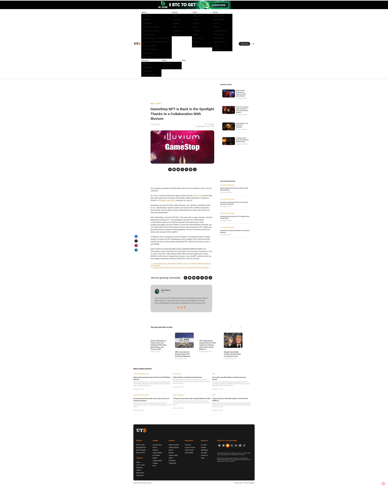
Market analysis (174, 445)
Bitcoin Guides (147, 53)
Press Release (167, 64)
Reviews (216, 27)
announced (197, 196)
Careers (203, 447)
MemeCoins (177, 31)
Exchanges (197, 31)
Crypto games (157, 460)
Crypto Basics (198, 16)
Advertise (166, 67)
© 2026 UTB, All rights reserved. (142, 483)
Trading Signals (219, 19)
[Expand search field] (253, 44)
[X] (178, 307)
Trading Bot (172, 463)
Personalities (189, 452)
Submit (164, 60)
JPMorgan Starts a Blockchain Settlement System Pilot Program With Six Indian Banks (181, 267)
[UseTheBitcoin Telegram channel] (223, 445)
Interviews (217, 49)
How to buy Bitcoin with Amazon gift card (156, 42)
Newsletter (204, 450)
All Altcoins (177, 34)
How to (195, 19)
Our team (204, 445)
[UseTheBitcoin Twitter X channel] (232, 445)
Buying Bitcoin (147, 23)
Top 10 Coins (177, 19)
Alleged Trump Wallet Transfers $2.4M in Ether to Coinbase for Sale (232, 354)
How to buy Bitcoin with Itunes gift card (156, 38)
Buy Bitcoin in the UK (149, 45)
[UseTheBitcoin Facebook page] (219, 445)
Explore (215, 12)
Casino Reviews (219, 34)
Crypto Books (147, 71)
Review (171, 452)
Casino (195, 27)
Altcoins (175, 12)
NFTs (195, 45)
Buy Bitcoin (146, 19)
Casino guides (157, 452)
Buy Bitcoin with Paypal (150, 31)
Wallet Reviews (219, 38)
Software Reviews (220, 42)
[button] (170, 12)
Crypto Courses (148, 67)
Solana (175, 27)
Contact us (204, 455)
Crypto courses (190, 447)
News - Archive (156, 103)
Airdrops (196, 23)
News (175, 16)
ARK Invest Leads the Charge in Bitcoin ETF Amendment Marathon (183, 354)
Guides (194, 12)
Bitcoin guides (141, 450)
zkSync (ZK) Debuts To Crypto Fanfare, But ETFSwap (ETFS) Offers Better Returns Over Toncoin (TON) (159, 345)
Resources (145, 60)
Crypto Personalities (149, 75)
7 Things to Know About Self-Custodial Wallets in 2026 (242, 139)
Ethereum (176, 23)
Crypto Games (198, 38)
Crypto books (189, 450)
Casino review (173, 455)
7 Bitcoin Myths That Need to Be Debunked (242, 125)
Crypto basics (157, 445)
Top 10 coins (140, 465)
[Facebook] (185, 307)
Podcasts (146, 64)
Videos (216, 45)
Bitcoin (144, 12)
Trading (195, 42)
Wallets (195, 34)
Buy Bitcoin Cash (148, 34)
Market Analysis (219, 16)
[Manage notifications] (383, 483)
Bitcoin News (147, 16)
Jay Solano (156, 124)
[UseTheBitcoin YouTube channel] (227, 445)
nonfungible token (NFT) (166, 200)
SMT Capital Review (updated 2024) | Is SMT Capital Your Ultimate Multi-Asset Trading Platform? (207, 345)
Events (216, 23)
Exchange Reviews (220, 31)
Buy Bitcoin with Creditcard (152, 27)
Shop (184, 60)
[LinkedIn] (181, 307)
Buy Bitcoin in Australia (150, 49)
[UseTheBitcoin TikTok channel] (244, 445)
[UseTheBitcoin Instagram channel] (236, 445)
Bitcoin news (140, 445)
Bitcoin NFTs (147, 57)
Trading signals (174, 447)
